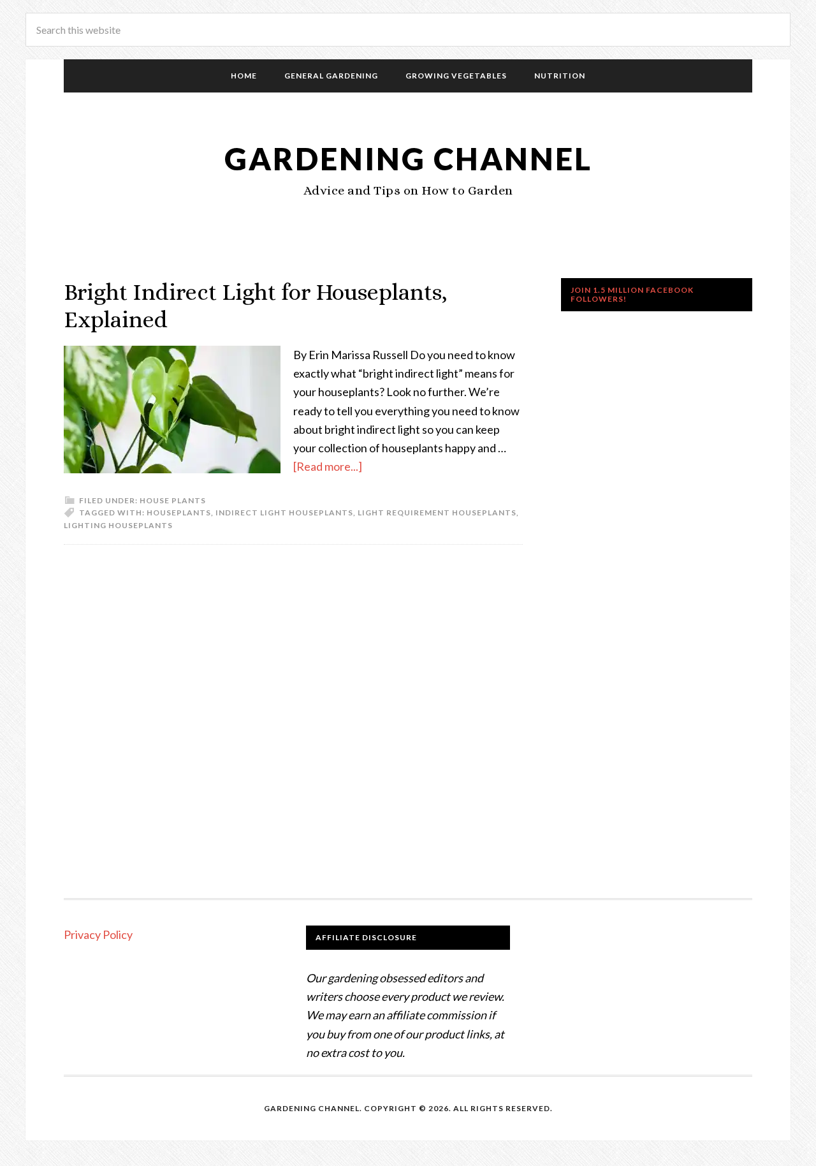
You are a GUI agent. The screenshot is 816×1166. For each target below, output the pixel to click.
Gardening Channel (408, 158)
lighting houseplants (118, 525)
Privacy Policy (98, 934)
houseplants (179, 512)
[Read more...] (327, 466)
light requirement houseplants (437, 512)
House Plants (173, 500)
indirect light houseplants (284, 512)
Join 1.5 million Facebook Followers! (632, 294)
